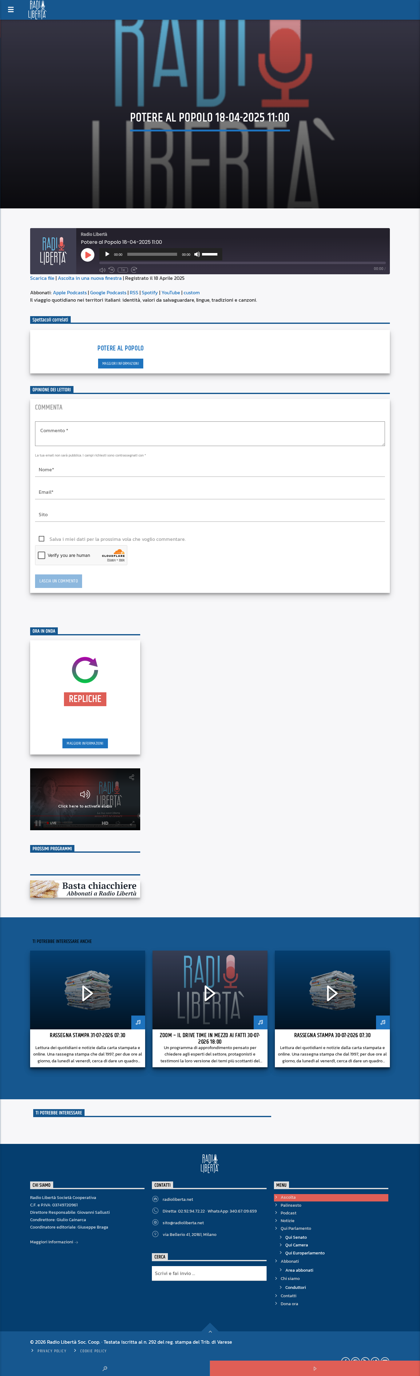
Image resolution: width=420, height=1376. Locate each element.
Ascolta (288, 1197)
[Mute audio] (102, 270)
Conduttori (295, 1287)
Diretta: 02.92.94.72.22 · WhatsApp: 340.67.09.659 (210, 1211)
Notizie (288, 1220)
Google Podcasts (108, 292)
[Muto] (197, 254)
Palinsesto (291, 1205)
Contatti (288, 1296)
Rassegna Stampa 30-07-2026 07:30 (332, 1035)
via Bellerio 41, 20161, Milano (189, 1234)
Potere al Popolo (120, 348)
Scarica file (42, 278)
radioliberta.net (178, 1199)
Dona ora (289, 1304)
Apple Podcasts (70, 292)
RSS (134, 292)
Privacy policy (52, 1351)
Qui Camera (296, 1245)
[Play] (107, 254)
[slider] (210, 253)
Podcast (288, 1213)
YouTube (170, 292)
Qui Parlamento (296, 1228)
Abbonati (290, 1261)
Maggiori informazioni (120, 363)
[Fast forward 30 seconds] (134, 270)
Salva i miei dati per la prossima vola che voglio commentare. (118, 539)
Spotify (150, 292)
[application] (160, 254)
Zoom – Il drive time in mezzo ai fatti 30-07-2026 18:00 (210, 1038)
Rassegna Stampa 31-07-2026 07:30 (87, 1035)
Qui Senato (296, 1237)
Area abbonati (299, 1270)
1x (123, 270)
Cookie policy (93, 1351)
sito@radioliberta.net (183, 1223)
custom (192, 292)
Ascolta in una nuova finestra (90, 278)
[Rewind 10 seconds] (112, 270)
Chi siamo (290, 1278)
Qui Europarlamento (305, 1253)
